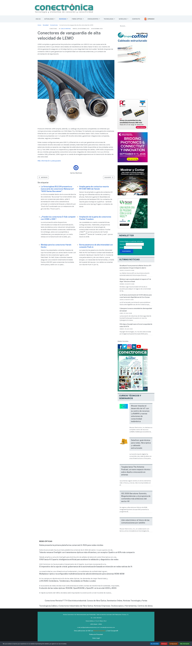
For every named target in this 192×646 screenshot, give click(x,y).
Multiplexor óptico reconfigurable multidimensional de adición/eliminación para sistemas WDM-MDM (81, 574)
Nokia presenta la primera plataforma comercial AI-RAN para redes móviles (71, 545)
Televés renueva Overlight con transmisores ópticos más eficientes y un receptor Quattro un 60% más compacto (87, 552)
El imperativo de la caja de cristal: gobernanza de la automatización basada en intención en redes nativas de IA (85, 567)
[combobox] (136, 26)
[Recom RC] (133, 114)
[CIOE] (133, 147)
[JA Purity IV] (64, 8)
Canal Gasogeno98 (112, 630)
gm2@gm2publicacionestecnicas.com (90, 627)
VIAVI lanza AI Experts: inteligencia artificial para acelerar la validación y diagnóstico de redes (78, 559)
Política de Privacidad (96, 634)
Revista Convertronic (99, 630)
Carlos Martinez (76, 173)
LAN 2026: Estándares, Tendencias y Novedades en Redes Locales (67, 581)
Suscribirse (126, 251)
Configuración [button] (173, 643)
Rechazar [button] (164, 643)
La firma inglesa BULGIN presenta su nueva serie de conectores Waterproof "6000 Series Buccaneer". (57, 189)
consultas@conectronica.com (107, 627)
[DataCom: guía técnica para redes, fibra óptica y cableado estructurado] (124, 441)
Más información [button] (184, 643)
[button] (50, 18)
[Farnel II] (133, 180)
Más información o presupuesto (49, 161)
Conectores (53, 28)
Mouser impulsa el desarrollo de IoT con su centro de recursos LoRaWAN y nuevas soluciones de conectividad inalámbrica (140, 413)
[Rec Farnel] (133, 213)
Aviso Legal (96, 638)
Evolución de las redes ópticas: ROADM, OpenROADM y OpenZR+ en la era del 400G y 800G (77, 588)
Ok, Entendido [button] (154, 643)
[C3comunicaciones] (133, 47)
